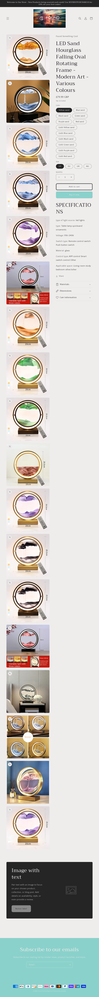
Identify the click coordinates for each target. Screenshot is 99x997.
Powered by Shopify (59, 991)
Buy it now (74, 195)
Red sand (80, 122)
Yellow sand (64, 110)
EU (69, 166)
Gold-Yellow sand (66, 127)
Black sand (63, 116)
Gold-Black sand (66, 139)
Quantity (59, 172)
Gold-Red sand (65, 156)
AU (87, 166)
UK (78, 166)
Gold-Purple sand (66, 151)
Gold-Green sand (66, 145)
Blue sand (80, 110)
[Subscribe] (70, 965)
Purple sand (64, 122)
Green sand (80, 116)
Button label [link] (21, 909)
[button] (8, 18)
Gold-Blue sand (65, 133)
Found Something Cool (45, 991)
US (60, 166)
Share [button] (61, 276)
